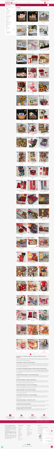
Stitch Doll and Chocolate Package (44, 247)
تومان (41, 0)
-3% (28, 239)
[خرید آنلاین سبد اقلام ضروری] (21, 16)
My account (28, 427)
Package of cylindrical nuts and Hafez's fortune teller (43, 219)
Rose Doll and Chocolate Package (33, 291)
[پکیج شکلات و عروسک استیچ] (44, 242)
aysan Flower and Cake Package (21, 35)
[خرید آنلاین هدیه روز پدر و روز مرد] (44, 199)
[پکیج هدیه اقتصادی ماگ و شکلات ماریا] (44, 157)
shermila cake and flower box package (32, 78)
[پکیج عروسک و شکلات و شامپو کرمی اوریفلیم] (44, 315)
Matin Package (32, 320)
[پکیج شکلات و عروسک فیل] (33, 300)
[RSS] (48, 421)
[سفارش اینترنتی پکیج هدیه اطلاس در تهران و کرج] (44, 114)
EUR (46, 0)
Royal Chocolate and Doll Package (44, 291)
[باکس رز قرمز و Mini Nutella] (44, 185)
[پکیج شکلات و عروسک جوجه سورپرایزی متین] (44, 257)
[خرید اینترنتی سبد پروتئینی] (21, 128)
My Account (8, 0)
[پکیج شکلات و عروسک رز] (33, 286)
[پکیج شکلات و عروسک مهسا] (21, 344)
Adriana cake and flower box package (32, 64)
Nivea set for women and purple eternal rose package (44, 148)
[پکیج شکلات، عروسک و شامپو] (21, 300)
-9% (28, 27)
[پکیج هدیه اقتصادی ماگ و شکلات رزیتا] (21, 157)
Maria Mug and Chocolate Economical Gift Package (43, 162)
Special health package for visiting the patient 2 (32, 120)
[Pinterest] (42, 421)
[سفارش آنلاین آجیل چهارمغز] (44, 213)
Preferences (12, 0)
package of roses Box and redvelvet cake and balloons (21, 234)
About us (28, 435)
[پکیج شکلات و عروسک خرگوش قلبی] (21, 286)
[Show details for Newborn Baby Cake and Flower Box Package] (33, 86)
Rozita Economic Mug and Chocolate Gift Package (21, 162)
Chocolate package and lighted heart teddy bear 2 (32, 277)
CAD (45, 0)
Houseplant (19, 436)
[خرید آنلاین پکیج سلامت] (21, 114)
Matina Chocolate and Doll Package (44, 320)
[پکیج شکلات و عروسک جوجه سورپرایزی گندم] (33, 257)
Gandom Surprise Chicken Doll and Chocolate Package (33, 262)
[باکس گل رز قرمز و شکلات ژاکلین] (33, 199)
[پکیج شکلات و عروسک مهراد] (33, 329)
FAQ (27, 430)
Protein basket (21, 133)
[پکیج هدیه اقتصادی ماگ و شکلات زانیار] (33, 157)
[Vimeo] (46, 421)
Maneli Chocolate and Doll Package (44, 262)
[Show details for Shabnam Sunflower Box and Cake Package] (44, 59)
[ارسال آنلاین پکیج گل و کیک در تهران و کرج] (21, 30)
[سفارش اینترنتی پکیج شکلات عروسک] (33, 315)
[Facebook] (39, 421)
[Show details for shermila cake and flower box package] (33, 72)
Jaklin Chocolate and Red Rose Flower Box (32, 205)
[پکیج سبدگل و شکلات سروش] (44, 228)
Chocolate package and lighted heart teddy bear (21, 277)
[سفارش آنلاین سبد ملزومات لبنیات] (44, 16)
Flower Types (19, 428)
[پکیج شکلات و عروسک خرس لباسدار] (44, 271)
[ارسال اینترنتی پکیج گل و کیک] (44, 72)
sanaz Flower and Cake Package (33, 50)
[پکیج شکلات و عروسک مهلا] (33, 344)
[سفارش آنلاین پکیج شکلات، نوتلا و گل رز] (33, 142)
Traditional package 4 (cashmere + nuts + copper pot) (21, 248)
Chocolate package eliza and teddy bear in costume (33, 234)
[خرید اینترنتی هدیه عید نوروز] (21, 242)
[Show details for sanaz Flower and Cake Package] (33, 45)
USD (48, 0)
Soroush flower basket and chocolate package (43, 234)
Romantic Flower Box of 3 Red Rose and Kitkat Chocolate (43, 177)
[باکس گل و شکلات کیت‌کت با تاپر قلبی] (44, 171)
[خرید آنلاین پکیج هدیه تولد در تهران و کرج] (44, 86)
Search (48, 5)
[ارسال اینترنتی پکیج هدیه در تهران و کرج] (33, 30)
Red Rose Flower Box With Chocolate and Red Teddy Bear (21, 191)
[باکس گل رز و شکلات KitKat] (33, 185)
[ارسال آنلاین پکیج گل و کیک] (33, 59)
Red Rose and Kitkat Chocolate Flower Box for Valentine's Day (32, 191)
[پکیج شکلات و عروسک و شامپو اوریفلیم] (44, 344)
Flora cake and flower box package (44, 78)
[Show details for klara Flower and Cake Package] (21, 59)
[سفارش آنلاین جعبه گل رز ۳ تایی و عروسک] (21, 185)
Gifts (18, 437)
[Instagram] (41, 421)
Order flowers (19, 427)
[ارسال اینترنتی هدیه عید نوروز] (21, 142)
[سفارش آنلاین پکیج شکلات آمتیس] (33, 242)
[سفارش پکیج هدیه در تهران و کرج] (44, 30)
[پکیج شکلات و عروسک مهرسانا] (44, 329)
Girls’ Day (31, 376)
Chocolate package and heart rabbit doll (21, 291)
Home (5, 7)
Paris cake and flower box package (21, 78)
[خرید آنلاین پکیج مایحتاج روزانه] (33, 16)
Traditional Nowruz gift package (21, 147)
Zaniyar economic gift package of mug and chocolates (32, 162)
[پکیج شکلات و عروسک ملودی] (21, 329)
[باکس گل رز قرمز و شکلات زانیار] (21, 199)
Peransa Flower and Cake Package (33, 35)
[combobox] (27, 5)
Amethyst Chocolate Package (32, 247)
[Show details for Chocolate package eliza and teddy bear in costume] (33, 228)
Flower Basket (20, 429)
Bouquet (19, 430)
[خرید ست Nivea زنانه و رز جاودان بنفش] (44, 142)
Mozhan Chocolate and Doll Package (43, 349)
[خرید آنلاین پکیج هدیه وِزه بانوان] (21, 213)
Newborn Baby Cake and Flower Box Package (32, 92)
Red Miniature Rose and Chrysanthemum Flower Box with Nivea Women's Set (22, 220)
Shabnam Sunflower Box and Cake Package (44, 64)
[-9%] (29, 25)
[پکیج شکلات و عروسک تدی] (21, 257)
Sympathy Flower (20, 434)
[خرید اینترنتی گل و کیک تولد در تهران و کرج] (44, 45)
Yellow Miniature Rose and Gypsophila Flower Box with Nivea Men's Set (43, 205)
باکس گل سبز (7, 33)
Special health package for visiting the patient (21, 120)
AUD (43, 0)
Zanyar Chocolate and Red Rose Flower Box (21, 205)
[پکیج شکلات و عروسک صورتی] (21, 315)
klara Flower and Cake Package (21, 64)
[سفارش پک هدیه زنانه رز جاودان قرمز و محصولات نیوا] (33, 128)
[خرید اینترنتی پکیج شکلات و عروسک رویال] (44, 286)
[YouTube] (44, 421)
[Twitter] (37, 421)
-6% (17, 297)
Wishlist (28, 428)
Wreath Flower (20, 435)
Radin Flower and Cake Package (44, 35)
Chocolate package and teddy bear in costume (43, 277)
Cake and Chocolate (20, 438)
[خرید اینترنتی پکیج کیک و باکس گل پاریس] (21, 72)
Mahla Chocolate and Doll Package (21, 349)
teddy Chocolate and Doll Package (21, 262)
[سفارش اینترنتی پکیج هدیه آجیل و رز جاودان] (44, 128)
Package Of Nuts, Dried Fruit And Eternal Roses (44, 134)
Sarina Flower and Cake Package (21, 50)
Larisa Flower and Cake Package (44, 50)
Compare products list (29, 429)
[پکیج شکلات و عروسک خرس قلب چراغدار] (21, 271)
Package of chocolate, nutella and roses (33, 148)
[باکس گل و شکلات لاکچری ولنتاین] (33, 171)
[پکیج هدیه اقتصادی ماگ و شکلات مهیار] (21, 171)
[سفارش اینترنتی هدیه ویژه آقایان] (33, 213)
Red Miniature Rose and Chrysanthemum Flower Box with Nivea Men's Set (33, 220)
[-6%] (17, 295)
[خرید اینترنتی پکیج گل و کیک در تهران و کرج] (21, 45)
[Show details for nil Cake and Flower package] (33, 100)
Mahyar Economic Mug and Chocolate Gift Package (21, 177)
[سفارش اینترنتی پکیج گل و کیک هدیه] (21, 228)
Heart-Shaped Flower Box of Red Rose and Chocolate (32, 177)
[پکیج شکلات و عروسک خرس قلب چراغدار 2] (33, 271)
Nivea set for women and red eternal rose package (32, 134)
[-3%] (29, 237)
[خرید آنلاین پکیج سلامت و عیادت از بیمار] (33, 114)
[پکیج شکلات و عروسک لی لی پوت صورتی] (44, 300)
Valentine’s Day (28, 376)
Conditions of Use (29, 434)
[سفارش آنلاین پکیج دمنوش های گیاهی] (44, 100)
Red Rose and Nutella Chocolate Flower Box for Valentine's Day (44, 191)
